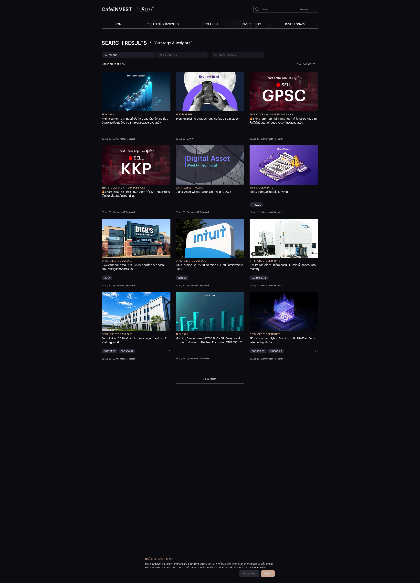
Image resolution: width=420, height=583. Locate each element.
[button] (136, 126)
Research (210, 24)
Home (119, 24)
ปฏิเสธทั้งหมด (249, 573)
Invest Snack (295, 24)
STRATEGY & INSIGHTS (163, 24)
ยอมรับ (268, 573)
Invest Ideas (251, 24)
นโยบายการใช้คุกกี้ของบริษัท (253, 567)
